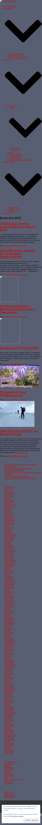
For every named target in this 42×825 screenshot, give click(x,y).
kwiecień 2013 (9, 654)
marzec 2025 (8, 489)
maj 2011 (7, 699)
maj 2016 (7, 590)
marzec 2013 (8, 656)
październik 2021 (10, 520)
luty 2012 (7, 681)
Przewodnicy (8, 781)
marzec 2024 (8, 496)
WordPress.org (9, 798)
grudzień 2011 (9, 685)
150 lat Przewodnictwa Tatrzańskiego (17, 476)
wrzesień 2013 (9, 644)
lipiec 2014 (8, 627)
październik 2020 (10, 535)
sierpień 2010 (8, 716)
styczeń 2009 (8, 749)
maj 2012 (7, 675)
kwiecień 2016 (9, 592)
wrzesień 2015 (9, 603)
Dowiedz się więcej (21, 452)
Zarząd (11, 152)
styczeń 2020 (8, 545)
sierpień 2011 (8, 693)
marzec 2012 (8, 679)
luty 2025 (7, 491)
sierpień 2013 (8, 646)
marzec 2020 (8, 541)
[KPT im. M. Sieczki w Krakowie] (8, 1)
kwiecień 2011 (9, 701)
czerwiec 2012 (9, 673)
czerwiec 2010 (9, 720)
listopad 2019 (8, 549)
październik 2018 (10, 561)
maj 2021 (7, 526)
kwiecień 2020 (9, 539)
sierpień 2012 (8, 670)
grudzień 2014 (9, 619)
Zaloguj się (8, 792)
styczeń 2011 (8, 706)
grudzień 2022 (9, 500)
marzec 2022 (8, 512)
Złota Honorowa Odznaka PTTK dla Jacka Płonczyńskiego (18, 253)
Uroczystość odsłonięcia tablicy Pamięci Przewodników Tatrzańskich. (18, 469)
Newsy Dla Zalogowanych (13, 779)
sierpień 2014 (8, 625)
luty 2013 (7, 658)
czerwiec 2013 (9, 650)
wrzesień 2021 (9, 522)
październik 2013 (10, 642)
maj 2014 (7, 631)
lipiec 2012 (8, 671)
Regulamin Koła (14, 158)
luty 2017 (7, 574)
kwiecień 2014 (9, 633)
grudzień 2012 (9, 662)
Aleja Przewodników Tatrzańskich (20, 160)
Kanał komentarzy (10, 796)
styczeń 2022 (8, 514)
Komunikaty (8, 770)
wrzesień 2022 (9, 506)
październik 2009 (10, 736)
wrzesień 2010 (9, 714)
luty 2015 (7, 615)
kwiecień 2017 (9, 570)
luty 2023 (7, 498)
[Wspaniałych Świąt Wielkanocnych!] (19, 387)
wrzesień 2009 (9, 738)
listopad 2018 (8, 559)
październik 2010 (10, 712)
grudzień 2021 (9, 516)
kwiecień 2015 (9, 611)
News (6, 777)
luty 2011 (7, 705)
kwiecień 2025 (9, 487)
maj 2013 (7, 652)
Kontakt (7, 213)
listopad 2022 (8, 502)
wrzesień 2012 (9, 668)
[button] (23, 52)
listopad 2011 (8, 687)
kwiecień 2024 (9, 494)
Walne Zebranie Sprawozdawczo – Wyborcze (19, 478)
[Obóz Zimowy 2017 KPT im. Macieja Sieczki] (17, 426)
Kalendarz (16, 148)
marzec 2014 (8, 634)
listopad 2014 (8, 621)
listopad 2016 (8, 580)
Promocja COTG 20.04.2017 (19, 348)
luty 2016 (7, 594)
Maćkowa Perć (14, 207)
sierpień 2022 (8, 508)
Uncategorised (9, 783)
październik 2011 (10, 689)
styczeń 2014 (8, 638)
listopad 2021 (8, 518)
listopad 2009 (8, 734)
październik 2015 (10, 601)
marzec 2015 (8, 613)
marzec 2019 (8, 555)
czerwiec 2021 (9, 524)
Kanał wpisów (9, 794)
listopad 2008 (8, 753)
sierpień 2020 (8, 537)
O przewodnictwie (15, 154)
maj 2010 (7, 722)
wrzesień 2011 (9, 691)
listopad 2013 (8, 640)
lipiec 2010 (8, 718)
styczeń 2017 (8, 576)
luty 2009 (7, 747)
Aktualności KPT (10, 6)
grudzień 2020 (9, 533)
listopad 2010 (8, 710)
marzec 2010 (8, 726)
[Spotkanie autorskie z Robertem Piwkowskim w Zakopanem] (9, 301)
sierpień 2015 (8, 605)
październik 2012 (10, 666)
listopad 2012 (8, 664)
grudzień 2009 (9, 732)
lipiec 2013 (8, 648)
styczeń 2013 (8, 660)
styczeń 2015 (8, 617)
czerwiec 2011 (9, 697)
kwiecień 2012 (9, 677)
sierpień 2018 (8, 563)
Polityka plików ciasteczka (16, 816)
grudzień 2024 (9, 493)
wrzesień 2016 (9, 584)
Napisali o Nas (14, 209)
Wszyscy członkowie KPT (18, 58)
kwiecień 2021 (9, 528)
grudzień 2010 (9, 708)
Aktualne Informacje (11, 762)
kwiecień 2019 (9, 553)
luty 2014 (7, 636)
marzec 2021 (8, 529)
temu (24, 246)
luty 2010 (7, 728)
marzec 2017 (8, 572)
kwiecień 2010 (9, 724)
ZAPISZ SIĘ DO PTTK (19, 56)
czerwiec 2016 (9, 588)
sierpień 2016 (8, 586)
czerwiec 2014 (9, 629)
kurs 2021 (7, 771)
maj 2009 (7, 741)
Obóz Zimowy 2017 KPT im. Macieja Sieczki (19, 432)
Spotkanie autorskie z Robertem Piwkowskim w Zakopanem (17, 309)
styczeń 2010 (8, 730)
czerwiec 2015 (9, 607)
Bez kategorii (8, 764)
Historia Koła (13, 106)
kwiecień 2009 (9, 743)
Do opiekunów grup (15, 156)
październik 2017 (10, 564)
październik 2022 (10, 504)
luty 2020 (7, 543)
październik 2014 (10, 623)
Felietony (12, 211)
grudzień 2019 (9, 547)
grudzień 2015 (9, 598)
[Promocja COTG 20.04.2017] (10, 343)
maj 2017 (7, 568)
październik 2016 (10, 582)
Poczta (15, 150)
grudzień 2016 (9, 578)
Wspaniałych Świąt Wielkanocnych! (13, 394)
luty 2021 (7, 531)
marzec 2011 (8, 703)
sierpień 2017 (8, 566)
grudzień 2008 (9, 751)
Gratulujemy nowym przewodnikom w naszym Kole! (18, 226)
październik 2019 (10, 551)
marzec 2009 (8, 745)
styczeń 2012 (8, 683)
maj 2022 (7, 510)
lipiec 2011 (8, 695)
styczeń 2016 (8, 596)
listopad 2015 (8, 599)
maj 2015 (7, 609)
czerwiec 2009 (9, 740)
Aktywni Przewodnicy (16, 54)
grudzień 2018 (9, 557)
